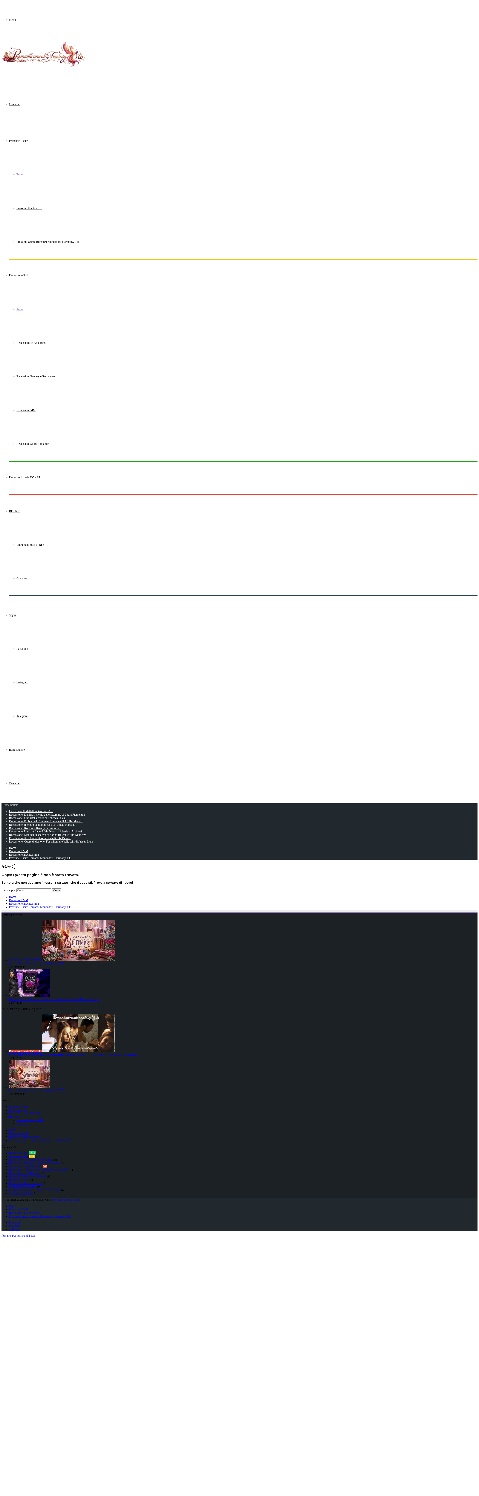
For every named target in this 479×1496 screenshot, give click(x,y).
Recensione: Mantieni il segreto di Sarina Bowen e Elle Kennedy (47, 834)
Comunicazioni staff (21, 1193)
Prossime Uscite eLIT (29, 208)
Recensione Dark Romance (25, 1173)
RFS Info (14, 511)
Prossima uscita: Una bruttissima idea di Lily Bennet (40, 838)
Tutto (19, 174)
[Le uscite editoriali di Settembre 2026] (29, 1086)
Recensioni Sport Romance (32, 443)
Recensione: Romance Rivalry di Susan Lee (35, 828)
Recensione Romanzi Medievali (28, 1176)
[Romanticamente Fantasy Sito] (43, 67)
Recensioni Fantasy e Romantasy (36, 376)
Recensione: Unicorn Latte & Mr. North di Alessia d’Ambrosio (46, 831)
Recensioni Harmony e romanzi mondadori (34, 1163)
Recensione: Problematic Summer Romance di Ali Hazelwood (46, 821)
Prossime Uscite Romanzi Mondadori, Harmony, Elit (47, 241)
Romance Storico (19, 1179)
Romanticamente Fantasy (67, 1199)
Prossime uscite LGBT (22, 1186)
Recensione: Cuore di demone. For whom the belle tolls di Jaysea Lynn (51, 841)
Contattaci (22, 578)
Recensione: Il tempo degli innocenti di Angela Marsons (42, 824)
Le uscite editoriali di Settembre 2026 (31, 811)
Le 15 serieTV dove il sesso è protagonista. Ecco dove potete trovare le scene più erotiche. (75, 1054)
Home (12, 847)
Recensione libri (18, 275)
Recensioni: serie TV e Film (25, 477)
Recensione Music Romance (26, 1183)
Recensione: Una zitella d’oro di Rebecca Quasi (37, 818)
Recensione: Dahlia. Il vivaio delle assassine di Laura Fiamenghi (47, 814)
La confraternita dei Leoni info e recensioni (34, 1190)
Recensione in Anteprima (31, 342)
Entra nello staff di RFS (30, 544)
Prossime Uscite (18, 140)
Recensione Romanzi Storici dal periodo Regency (38, 1169)
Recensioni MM (26, 410)
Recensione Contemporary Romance (30, 1159)
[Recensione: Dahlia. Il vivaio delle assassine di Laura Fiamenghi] (29, 995)
